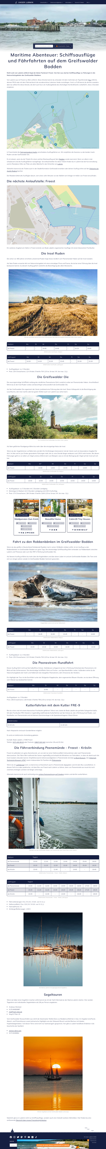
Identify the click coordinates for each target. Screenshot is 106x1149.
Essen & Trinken (79, 2)
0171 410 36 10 (18, 742)
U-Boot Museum (79, 758)
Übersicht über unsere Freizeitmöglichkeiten (31, 1120)
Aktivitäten (68, 2)
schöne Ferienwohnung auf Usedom (51, 774)
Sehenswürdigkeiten (56, 2)
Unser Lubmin (25, 2)
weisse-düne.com (15, 1031)
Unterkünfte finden (64, 46)
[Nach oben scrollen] (103, 1146)
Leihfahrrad (20, 765)
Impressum (93, 1140)
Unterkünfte (43, 2)
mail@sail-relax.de (15, 1012)
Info (88, 2)
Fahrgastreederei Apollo (28, 152)
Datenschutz (92, 1138)
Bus (89, 80)
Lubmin (60, 164)
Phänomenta (56, 760)
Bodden (62, 159)
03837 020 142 (40, 742)
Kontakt (94, 1142)
